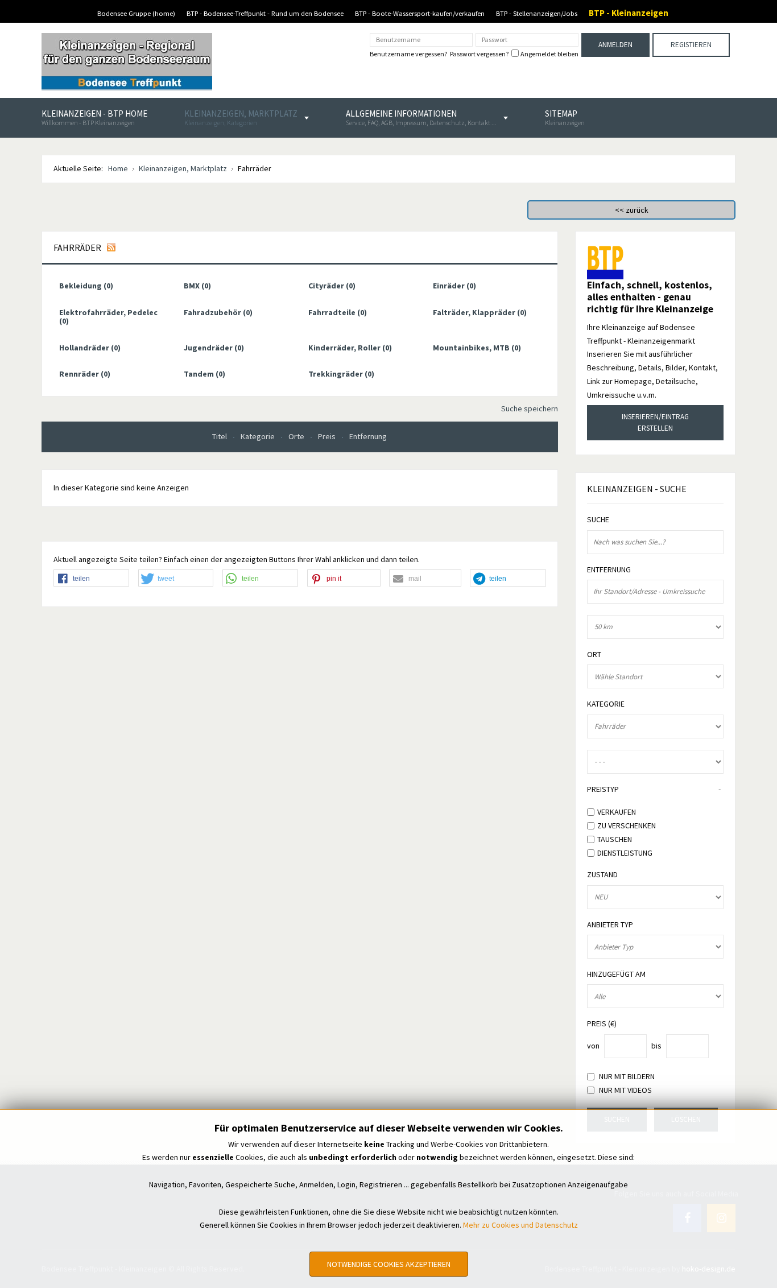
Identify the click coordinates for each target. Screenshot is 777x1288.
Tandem (204, 374)
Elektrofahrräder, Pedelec (108, 316)
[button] (91, 578)
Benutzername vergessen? (408, 53)
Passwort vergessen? (479, 53)
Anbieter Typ (610, 924)
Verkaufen (616, 812)
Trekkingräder (341, 374)
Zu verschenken (626, 825)
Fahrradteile (337, 312)
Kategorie (258, 436)
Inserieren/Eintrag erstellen (655, 422)
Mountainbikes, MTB (477, 347)
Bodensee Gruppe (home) (136, 13)
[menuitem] (94, 117)
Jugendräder (214, 347)
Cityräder (332, 285)
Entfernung (368, 436)
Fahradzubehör (218, 312)
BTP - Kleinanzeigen (628, 12)
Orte (297, 436)
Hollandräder (90, 347)
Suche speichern (529, 408)
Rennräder (84, 374)
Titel (220, 436)
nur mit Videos (625, 1090)
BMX (197, 285)
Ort (594, 654)
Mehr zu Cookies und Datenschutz (520, 1225)
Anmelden (615, 44)
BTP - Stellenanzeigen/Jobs (536, 13)
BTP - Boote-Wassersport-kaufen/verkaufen (420, 13)
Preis (327, 436)
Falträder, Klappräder (480, 312)
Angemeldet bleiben (549, 54)
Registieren (691, 44)
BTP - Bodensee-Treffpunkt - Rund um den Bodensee (265, 13)
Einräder (454, 285)
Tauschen (614, 839)
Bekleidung (86, 285)
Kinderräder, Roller (350, 347)
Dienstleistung (624, 852)
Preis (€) (602, 1023)
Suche (598, 519)
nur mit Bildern (627, 1076)
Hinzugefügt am (616, 974)
